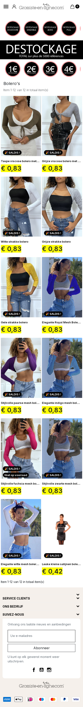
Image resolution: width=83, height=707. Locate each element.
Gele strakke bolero (14, 322)
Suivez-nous (13, 614)
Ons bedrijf (13, 606)
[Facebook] (34, 669)
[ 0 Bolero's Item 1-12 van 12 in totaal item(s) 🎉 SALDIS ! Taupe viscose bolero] (41, 364)
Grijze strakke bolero (56, 241)
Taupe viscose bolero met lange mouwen (29, 161)
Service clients (16, 598)
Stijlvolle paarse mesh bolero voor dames (29, 402)
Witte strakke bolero (14, 241)
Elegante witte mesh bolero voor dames (28, 564)
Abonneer (41, 648)
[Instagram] (49, 669)
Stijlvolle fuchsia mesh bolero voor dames (30, 483)
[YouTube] (41, 669)
